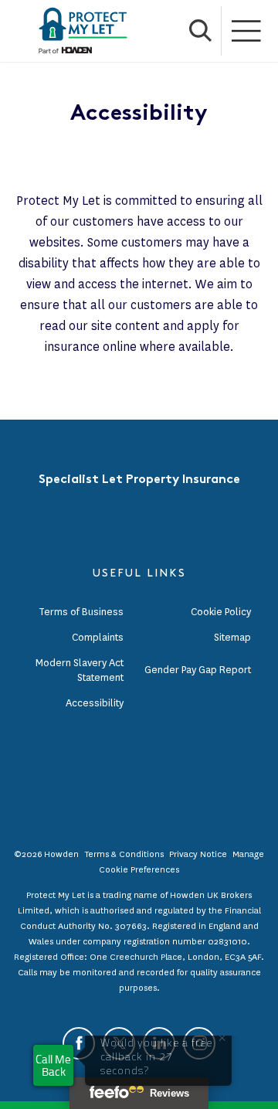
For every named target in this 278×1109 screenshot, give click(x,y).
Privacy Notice (198, 854)
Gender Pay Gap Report (197, 669)
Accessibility (95, 703)
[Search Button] (200, 31)
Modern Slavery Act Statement (80, 670)
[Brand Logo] (83, 31)
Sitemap (232, 637)
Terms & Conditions (124, 854)
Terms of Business (81, 611)
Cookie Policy (221, 611)
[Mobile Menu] (247, 31)
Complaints (98, 637)
